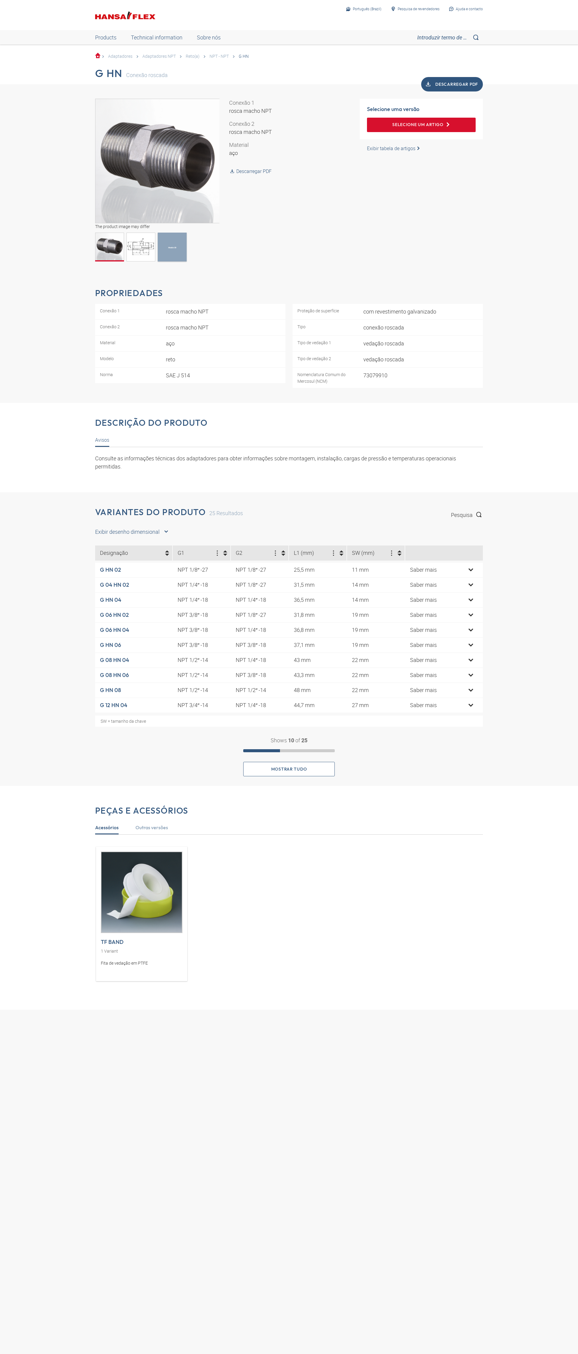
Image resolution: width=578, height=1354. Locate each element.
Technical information (156, 37)
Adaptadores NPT (159, 56)
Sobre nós (209, 37)
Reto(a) (193, 56)
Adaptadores (120, 56)
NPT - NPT (219, 56)
